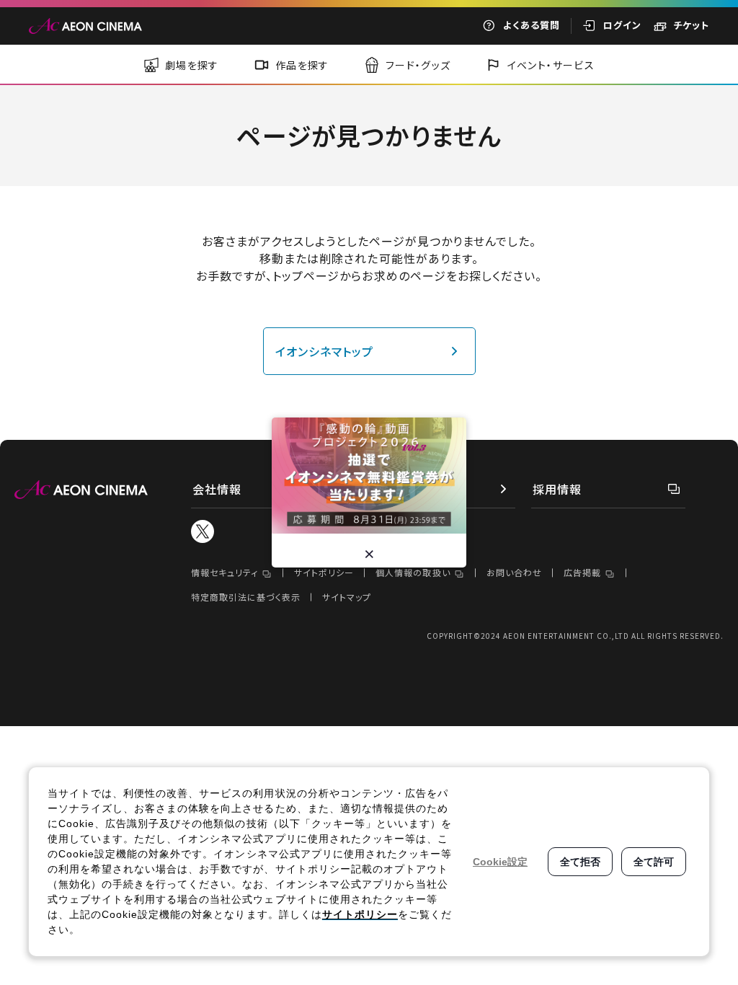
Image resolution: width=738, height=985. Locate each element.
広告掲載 (582, 572)
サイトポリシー (324, 572)
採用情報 (557, 489)
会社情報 (216, 489)
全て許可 (653, 861)
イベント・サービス (551, 65)
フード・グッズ (418, 65)
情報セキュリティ (224, 572)
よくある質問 (531, 25)
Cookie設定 (500, 861)
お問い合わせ (514, 572)
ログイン (622, 25)
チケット (691, 25)
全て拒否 (580, 861)
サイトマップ (346, 597)
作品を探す (302, 65)
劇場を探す (192, 65)
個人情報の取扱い (412, 572)
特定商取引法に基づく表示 (246, 597)
